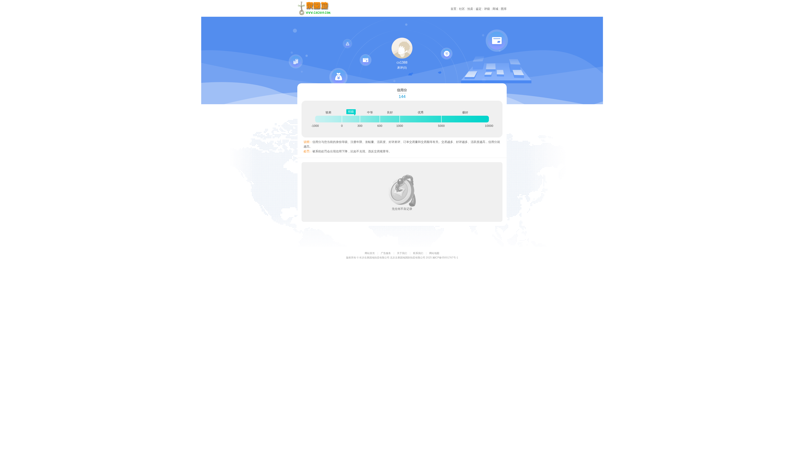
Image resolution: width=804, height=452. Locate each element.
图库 (504, 8)
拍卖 (470, 8)
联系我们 (418, 253)
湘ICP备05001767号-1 (445, 257)
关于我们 (402, 253)
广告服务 (386, 253)
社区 (462, 8)
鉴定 (479, 8)
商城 (495, 8)
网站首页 (370, 253)
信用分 (316, 8)
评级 (487, 8)
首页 (453, 8)
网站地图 (434, 253)
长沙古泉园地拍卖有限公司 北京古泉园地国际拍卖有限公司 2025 (395, 257)
